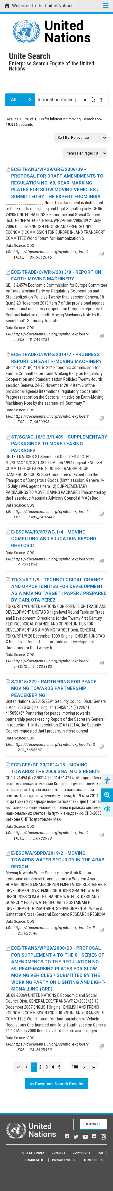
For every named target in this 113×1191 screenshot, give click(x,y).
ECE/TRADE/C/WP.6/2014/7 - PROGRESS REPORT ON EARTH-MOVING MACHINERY (56, 358)
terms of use (93, 1160)
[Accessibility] (107, 781)
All (13, 100)
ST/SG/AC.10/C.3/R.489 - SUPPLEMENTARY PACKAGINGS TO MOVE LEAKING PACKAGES (59, 443)
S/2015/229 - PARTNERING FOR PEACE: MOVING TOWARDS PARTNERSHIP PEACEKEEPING (54, 688)
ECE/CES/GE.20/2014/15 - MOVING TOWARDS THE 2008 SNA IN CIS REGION (55, 768)
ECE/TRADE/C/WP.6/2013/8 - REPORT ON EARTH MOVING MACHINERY (56, 275)
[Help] (101, 99)
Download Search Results (59, 1083)
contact (58, 1152)
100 (75, 1067)
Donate (93, 1124)
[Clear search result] (85, 99)
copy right (81, 1152)
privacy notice (64, 1160)
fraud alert (35, 1160)
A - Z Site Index (33, 1152)
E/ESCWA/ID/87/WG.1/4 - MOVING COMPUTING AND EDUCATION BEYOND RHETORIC (53, 538)
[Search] (93, 99)
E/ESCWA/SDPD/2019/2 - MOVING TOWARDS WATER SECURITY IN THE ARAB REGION (58, 860)
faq (100, 1152)
